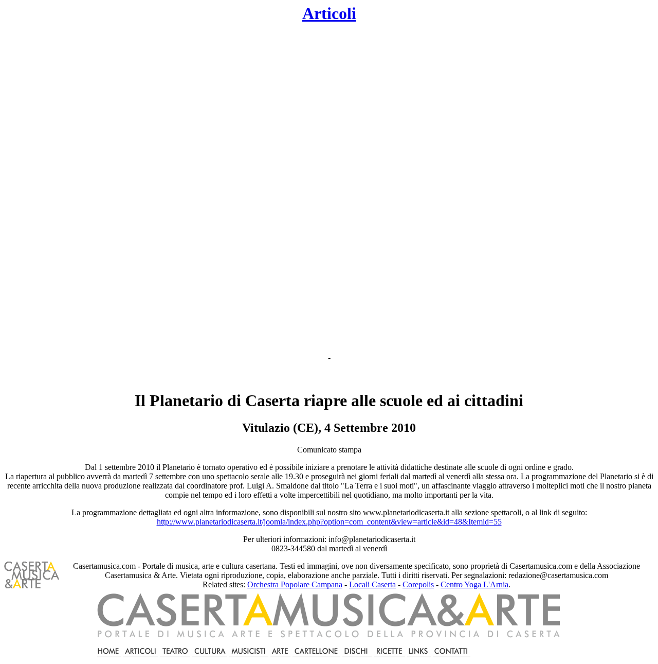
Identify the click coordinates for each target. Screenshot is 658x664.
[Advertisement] (245, 188)
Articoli (329, 13)
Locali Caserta (372, 584)
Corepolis (418, 584)
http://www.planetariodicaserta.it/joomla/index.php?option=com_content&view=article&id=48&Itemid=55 (329, 521)
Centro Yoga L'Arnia (474, 584)
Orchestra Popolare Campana (294, 584)
